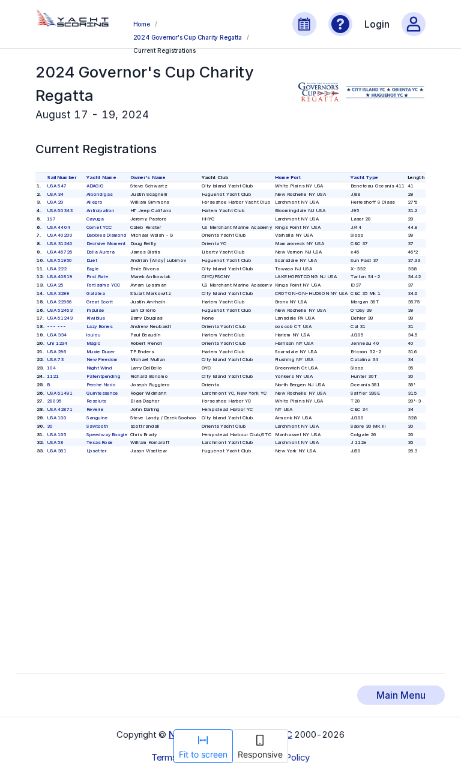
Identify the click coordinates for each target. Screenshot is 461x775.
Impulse (95, 309)
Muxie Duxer (100, 351)
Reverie (94, 409)
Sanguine (97, 417)
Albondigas (99, 193)
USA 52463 (60, 309)
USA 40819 (60, 276)
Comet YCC (99, 226)
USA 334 (57, 334)
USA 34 (55, 193)
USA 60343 (60, 210)
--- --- (56, 326)
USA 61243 (60, 318)
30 (50, 425)
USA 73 (55, 359)
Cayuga (95, 218)
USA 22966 (60, 301)
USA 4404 (59, 226)
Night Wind (99, 367)
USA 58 (55, 442)
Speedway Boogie (106, 434)
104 (51, 367)
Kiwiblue (96, 318)
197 (51, 218)
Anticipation (100, 210)
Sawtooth (97, 425)
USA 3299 (58, 293)
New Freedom (102, 359)
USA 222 (57, 268)
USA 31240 (60, 243)
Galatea (95, 293)
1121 (53, 375)
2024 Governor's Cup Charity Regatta (187, 37)
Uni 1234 (57, 342)
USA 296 (57, 351)
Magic (93, 342)
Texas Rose (99, 442)
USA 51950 (60, 260)
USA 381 (57, 450)
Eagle (92, 268)
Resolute (96, 401)
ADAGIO (95, 185)
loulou (93, 334)
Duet (91, 260)
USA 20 (55, 202)
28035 (54, 401)
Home (141, 24)
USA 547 (57, 185)
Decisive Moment (106, 243)
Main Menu (401, 695)
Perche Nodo (101, 384)
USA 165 (57, 434)
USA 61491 (60, 392)
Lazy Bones (99, 326)
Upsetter (96, 450)
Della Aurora (100, 251)
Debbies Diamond (106, 235)
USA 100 (57, 417)
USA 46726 (60, 251)
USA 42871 (60, 409)
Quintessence (102, 392)
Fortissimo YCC (103, 285)
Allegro (94, 202)
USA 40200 (60, 235)
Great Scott (99, 301)
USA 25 (55, 285)
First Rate (97, 276)
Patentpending (103, 375)
